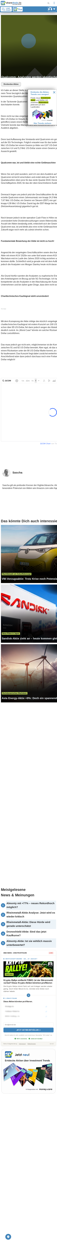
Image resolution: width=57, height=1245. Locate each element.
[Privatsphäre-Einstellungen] (8, 1237)
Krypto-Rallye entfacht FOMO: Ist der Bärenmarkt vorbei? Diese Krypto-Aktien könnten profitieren (28, 981)
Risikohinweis (32, 1043)
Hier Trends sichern (42, 123)
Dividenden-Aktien (11, 84)
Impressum (22, 1043)
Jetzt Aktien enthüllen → (28, 1030)
